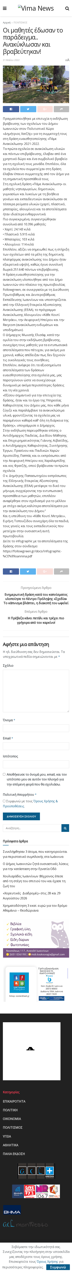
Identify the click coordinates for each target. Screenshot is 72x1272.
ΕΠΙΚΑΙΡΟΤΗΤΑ (14, 1101)
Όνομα (9, 720)
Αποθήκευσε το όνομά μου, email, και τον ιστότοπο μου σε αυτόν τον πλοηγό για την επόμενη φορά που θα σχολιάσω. (37, 779)
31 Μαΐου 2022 (11, 60)
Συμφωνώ (58, 1267)
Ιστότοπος (10, 756)
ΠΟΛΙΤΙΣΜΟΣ (20, 22)
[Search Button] (65, 828)
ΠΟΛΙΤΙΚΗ (10, 1110)
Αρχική (7, 22)
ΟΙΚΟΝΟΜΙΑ (12, 1119)
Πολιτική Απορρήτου (20, 794)
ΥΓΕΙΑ (7, 1136)
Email (8, 738)
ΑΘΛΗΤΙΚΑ (10, 1145)
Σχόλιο (8, 665)
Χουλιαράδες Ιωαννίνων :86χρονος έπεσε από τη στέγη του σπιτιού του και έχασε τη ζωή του (34, 881)
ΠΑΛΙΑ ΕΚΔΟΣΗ (14, 1154)
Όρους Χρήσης (47, 1261)
